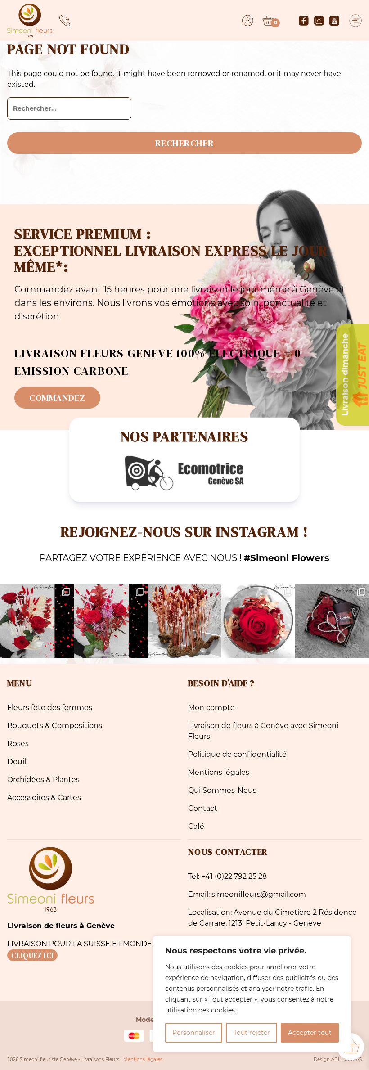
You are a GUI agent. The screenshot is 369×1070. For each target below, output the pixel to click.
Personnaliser (193, 1033)
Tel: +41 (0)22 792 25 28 (227, 876)
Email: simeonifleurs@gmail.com (247, 894)
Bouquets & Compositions (54, 725)
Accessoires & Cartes (44, 797)
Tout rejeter (252, 1033)
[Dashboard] (247, 21)
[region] (252, 994)
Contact (202, 808)
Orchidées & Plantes (43, 779)
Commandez (57, 397)
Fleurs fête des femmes (49, 707)
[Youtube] (334, 21)
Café (196, 826)
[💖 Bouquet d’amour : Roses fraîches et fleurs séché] (37, 621)
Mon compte (211, 707)
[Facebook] (303, 21)
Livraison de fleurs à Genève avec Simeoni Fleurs (263, 731)
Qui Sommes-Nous (222, 790)
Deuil (16, 761)
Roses (18, 743)
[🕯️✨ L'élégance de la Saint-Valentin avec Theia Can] (332, 621)
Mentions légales (218, 772)
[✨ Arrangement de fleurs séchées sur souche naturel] (184, 621)
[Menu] (355, 20)
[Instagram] (319, 21)
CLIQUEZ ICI (32, 955)
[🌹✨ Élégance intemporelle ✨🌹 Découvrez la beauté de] (258, 621)
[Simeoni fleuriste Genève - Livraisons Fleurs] (29, 20)
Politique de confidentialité (237, 754)
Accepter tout (310, 1033)
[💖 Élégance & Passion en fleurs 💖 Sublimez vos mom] (111, 621)
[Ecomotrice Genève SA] (184, 473)
